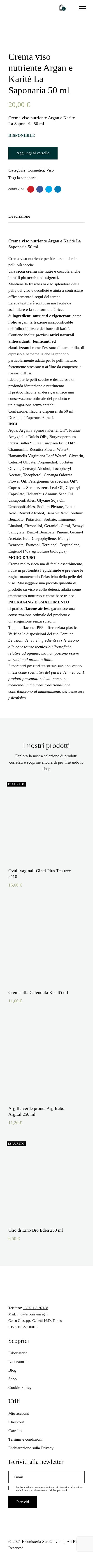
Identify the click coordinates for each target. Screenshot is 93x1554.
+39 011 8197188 (35, 1308)
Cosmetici (36, 170)
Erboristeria (18, 1353)
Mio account (18, 1413)
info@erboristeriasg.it (32, 1314)
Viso (50, 170)
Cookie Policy (20, 1387)
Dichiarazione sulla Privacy (30, 1448)
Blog (12, 1370)
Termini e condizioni (25, 1439)
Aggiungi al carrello (32, 153)
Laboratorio (18, 1361)
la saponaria (27, 177)
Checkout (16, 1422)
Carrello (15, 1430)
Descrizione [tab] (19, 216)
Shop (12, 1379)
